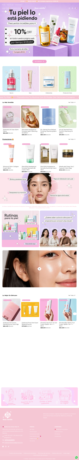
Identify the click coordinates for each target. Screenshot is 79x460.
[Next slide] (75, 120)
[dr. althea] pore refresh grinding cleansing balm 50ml (48, 131)
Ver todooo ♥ (38, 61)
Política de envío (57, 453)
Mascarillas (49, 93)
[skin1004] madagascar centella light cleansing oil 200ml (29, 131)
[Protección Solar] (30, 79)
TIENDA (32, 426)
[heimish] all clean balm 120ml (11, 130)
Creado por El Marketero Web (46, 458)
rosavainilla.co (33, 458)
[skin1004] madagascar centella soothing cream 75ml (48, 168)
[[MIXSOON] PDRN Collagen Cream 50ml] (11, 153)
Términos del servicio (44, 453)
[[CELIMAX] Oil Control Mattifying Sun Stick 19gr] (11, 310)
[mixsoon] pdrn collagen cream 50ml (11, 167)
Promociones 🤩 (8, 139)
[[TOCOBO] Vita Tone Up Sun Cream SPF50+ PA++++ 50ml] (49, 310)
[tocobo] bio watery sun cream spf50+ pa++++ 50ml (67, 324)
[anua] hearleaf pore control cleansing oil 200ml (66, 131)
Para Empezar (33, 431)
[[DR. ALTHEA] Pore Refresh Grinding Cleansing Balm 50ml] (49, 117)
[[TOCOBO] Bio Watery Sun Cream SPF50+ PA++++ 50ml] (68, 310)
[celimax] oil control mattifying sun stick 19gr (11, 323)
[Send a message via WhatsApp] (76, 457)
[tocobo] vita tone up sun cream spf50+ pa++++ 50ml (48, 324)
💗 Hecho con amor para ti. (10, 426)
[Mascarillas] (49, 79)
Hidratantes (11, 93)
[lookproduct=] (8, 178)
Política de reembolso (30, 453)
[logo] (7, 415)
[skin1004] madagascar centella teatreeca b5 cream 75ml (29, 168)
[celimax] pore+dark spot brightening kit (30, 323)
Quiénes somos (59, 431)
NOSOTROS (58, 426)
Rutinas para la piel (34, 434)
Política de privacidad (15, 453)
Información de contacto (40, 455)
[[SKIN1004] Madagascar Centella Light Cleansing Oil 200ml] (30, 117)
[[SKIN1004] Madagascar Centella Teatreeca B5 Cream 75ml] (30, 153)
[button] (4, 4)
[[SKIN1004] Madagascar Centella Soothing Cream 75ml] (49, 153)
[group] (11, 80)
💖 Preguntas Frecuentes (61, 429)
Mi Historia (57, 434)
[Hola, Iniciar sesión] (72, 8)
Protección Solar (30, 93)
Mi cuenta (32, 440)
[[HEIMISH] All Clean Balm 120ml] (11, 117)
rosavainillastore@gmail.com (13, 442)
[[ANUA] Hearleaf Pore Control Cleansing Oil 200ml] (68, 117)
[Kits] (68, 80)
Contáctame (58, 436)
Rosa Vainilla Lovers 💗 (35, 436)
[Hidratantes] (11, 79)
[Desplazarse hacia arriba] (76, 452)
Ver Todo (32, 429)
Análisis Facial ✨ (34, 438)
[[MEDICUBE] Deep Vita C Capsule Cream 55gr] (68, 153)
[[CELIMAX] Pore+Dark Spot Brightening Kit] (30, 310)
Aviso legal (67, 453)
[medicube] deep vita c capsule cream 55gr (66, 167)
